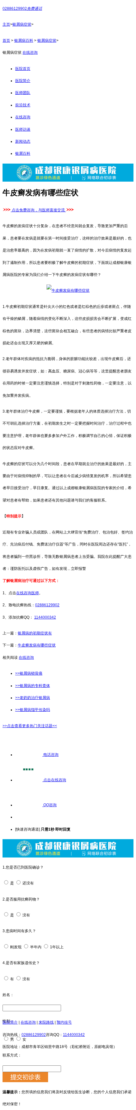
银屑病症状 (21, 24)
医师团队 (22, 92)
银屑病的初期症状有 (35, 633)
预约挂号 (64, 1022)
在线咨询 (30, 52)
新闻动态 (22, 141)
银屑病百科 (23, 40)
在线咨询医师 (27, 593)
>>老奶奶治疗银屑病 (32, 697)
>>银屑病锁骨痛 (28, 673)
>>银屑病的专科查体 (32, 685)
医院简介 (22, 80)
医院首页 (22, 68)
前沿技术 (22, 105)
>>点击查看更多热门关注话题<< (30, 726)
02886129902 (47, 605)
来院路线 (46, 1022)
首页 (6, 40)
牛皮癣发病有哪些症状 (37, 645)
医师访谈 (22, 129)
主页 (6, 24)
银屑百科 (22, 153)
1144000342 (45, 617)
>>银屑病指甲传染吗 (32, 710)
